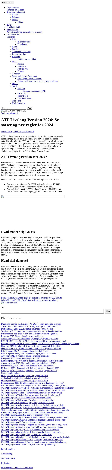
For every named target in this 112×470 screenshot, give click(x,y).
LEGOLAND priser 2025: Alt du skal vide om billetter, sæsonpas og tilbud (33, 341)
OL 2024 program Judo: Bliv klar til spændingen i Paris (25, 415)
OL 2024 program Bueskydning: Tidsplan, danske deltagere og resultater (32, 432)
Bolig (14, 46)
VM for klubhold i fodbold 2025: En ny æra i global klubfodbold (29, 326)
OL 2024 (21, 93)
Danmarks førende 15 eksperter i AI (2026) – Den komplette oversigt (31, 324)
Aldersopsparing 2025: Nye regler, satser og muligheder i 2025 (28, 363)
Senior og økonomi (9, 113)
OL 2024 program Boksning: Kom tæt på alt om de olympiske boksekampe (33, 442)
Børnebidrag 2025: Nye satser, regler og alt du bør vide (24, 351)
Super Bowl (22, 96)
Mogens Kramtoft (26, 131)
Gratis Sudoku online (10, 373)
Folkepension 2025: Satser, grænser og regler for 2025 (24, 375)
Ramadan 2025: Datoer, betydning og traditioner (22, 336)
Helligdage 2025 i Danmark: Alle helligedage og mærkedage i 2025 (30, 368)
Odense (20, 71)
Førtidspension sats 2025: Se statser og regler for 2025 (24, 380)
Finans (15, 19)
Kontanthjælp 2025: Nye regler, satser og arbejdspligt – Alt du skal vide (32, 361)
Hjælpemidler (12, 29)
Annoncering (6, 454)
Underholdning (18, 103)
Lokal (14, 61)
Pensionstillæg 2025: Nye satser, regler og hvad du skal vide (27, 366)
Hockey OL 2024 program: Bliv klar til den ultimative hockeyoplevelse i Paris (34, 417)
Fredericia (21, 66)
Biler (14, 39)
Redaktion (5, 463)
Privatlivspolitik (8, 449)
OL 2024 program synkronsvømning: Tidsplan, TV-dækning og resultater (32, 405)
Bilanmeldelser (23, 42)
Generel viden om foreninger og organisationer (37, 81)
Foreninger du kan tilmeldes (29, 78)
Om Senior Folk (8, 458)
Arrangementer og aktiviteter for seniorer (24, 32)
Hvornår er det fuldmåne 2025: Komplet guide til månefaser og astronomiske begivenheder (40, 343)
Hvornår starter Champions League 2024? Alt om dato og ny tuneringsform (33, 385)
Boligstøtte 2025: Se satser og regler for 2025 (20, 358)
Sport (14, 86)
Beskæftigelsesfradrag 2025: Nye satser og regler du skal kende (28, 353)
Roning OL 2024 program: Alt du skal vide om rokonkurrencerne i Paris (32, 412)
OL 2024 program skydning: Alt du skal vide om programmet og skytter (32, 427)
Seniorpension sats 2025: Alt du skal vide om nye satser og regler (29, 334)
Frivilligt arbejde (14, 27)
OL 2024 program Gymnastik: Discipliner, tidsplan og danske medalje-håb (33, 420)
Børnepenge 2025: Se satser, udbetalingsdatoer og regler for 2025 (29, 370)
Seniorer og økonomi (16, 12)
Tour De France (24, 98)
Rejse (9, 24)
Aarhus (20, 64)
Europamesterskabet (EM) (34, 91)
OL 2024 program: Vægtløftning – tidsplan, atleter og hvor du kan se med (33, 390)
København (22, 69)
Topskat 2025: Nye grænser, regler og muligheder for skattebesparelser (31, 331)
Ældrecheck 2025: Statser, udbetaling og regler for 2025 (25, 378)
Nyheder (16, 74)
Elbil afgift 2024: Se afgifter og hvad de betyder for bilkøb (31, 299)
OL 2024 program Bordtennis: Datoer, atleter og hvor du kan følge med (32, 439)
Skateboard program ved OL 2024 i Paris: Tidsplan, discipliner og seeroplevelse (35, 410)
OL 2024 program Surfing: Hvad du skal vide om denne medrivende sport (33, 407)
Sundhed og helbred (15, 10)
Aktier (20, 22)
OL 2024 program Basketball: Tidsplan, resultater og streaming (28, 444)
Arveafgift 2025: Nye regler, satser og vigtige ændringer (25, 356)
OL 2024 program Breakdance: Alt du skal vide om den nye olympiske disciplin (35, 437)
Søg (3, 307)
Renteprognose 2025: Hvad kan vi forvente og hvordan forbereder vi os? (32, 383)
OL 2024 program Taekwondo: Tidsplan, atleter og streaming (27, 400)
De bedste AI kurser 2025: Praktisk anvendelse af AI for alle (27, 329)
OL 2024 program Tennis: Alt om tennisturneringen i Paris (26, 397)
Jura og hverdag (19, 54)
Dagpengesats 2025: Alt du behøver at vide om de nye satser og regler (31, 348)
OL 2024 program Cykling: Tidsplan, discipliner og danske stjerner (30, 429)
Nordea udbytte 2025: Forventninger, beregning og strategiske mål (29, 338)
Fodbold (21, 88)
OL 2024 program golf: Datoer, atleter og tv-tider (22, 422)
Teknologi (16, 101)
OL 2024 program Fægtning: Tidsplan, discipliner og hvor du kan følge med (34, 425)
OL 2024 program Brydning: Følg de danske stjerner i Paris (26, 434)
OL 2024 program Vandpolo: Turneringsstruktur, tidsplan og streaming (31, 393)
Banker (15, 15)
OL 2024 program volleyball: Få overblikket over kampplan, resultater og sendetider (37, 388)
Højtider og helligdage (27, 59)
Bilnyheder (22, 44)
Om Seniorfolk (13, 34)
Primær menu (7, 3)
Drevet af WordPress (24, 467)
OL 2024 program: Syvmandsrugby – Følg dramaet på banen (27, 402)
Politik (15, 83)
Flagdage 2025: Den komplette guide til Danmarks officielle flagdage (31, 346)
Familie (15, 49)
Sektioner (11, 37)
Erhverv (15, 17)
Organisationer (13, 7)
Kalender (16, 56)
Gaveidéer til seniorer (21, 51)
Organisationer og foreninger (24, 76)
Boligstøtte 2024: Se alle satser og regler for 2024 (28, 298)
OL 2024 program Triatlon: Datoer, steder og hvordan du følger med (30, 395)
